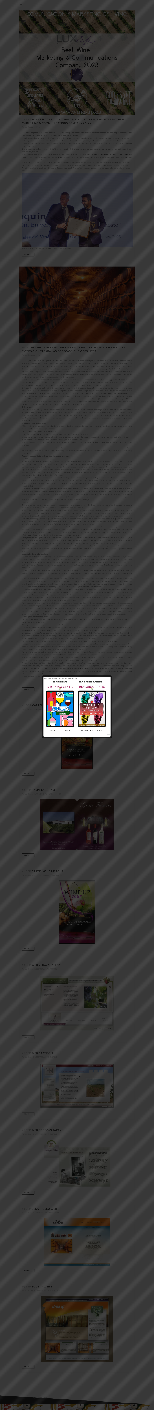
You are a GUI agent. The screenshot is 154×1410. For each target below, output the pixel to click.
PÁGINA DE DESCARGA (60, 731)
